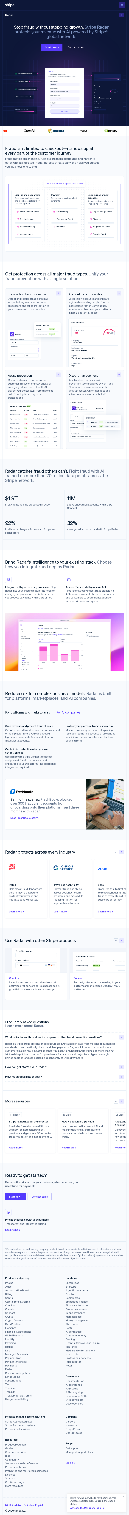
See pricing (11, 1229)
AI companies (73, 1331)
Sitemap (10, 1478)
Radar (9, 15)
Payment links (13, 1358)
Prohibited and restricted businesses (26, 1470)
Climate (9, 1309)
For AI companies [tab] (68, 712)
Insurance (71, 1346)
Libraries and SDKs (76, 1396)
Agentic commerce (77, 1290)
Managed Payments (16, 1354)
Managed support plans (79, 1452)
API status (72, 1388)
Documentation (75, 1381)
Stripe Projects (74, 1399)
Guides (9, 1448)
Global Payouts (14, 1335)
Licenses (10, 1474)
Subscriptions (13, 1380)
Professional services (78, 1358)
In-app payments (75, 1313)
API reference (74, 1384)
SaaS (69, 1328)
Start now (51, 47)
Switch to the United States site (87, 1507)
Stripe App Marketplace (18, 1421)
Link (7, 1350)
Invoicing (10, 1343)
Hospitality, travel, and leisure (83, 1343)
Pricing (9, 1282)
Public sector (73, 1361)
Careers (70, 1421)
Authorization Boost (17, 1290)
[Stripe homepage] (9, 5)
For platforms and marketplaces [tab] (27, 712)
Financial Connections (18, 1331)
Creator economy (76, 1335)
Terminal (10, 1388)
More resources (14, 1485)
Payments (11, 1365)
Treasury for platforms (18, 1395)
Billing (8, 1294)
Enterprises (72, 1282)
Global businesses (76, 1309)
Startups (71, 1286)
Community (12, 1459)
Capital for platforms (17, 1301)
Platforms (72, 1324)
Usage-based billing (16, 1399)
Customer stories (15, 1452)
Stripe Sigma (12, 1376)
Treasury (10, 1391)
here (83, 1258)
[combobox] (24, 1505)
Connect (10, 1313)
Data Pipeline (12, 1324)
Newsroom (72, 1425)
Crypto (9, 1316)
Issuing (9, 1346)
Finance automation (77, 1305)
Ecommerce (73, 1297)
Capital (9, 1297)
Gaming (70, 1339)
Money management (78, 1320)
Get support (73, 1448)
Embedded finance (77, 1301)
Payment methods (16, 1361)
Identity (9, 1339)
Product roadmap (15, 1444)
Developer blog (74, 1403)
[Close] (122, 1503)
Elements (10, 1328)
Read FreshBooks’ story (24, 817)
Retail (69, 1365)
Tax (7, 1384)
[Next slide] (121, 852)
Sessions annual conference (21, 1463)
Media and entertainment (80, 1350)
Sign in (69, 1462)
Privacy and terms (15, 1467)
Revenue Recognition (17, 1373)
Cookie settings (14, 1482)
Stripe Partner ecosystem (20, 1425)
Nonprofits (72, 1354)
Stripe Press (73, 1429)
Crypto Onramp (14, 1320)
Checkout (11, 1305)
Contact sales (76, 47)
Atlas (8, 1286)
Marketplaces (73, 1316)
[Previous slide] (116, 852)
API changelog (74, 1392)
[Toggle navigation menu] (122, 5)
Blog (8, 1455)
